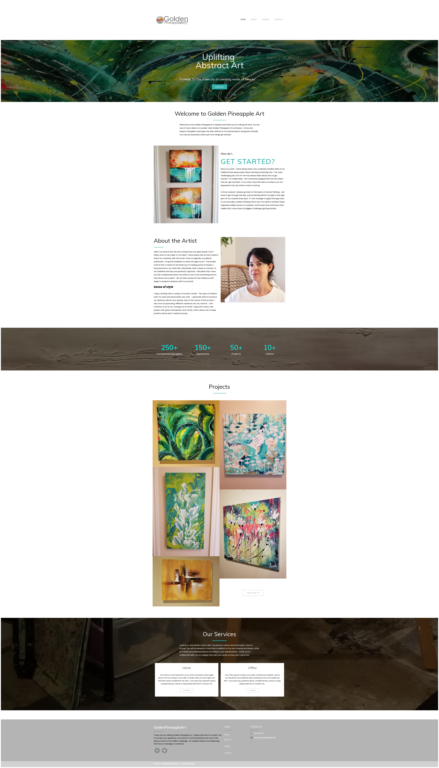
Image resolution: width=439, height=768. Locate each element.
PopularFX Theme (188, 763)
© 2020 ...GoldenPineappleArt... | (167, 763)
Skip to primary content (9, 2)
